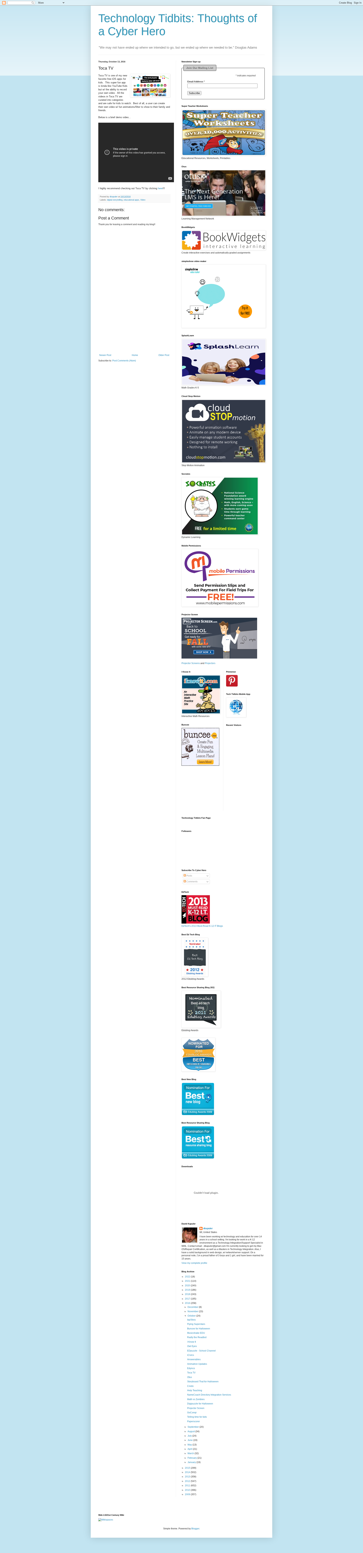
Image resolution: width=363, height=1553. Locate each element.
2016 (188, 1303)
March (191, 1453)
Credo (190, 1386)
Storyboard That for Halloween (203, 1381)
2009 (188, 1494)
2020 (188, 1285)
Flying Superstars (196, 1324)
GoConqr (192, 1412)
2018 (188, 1294)
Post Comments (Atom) (124, 360)
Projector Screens (191, 663)
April (190, 1449)
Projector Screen (195, 1408)
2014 (188, 1472)
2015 (188, 1468)
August (191, 1431)
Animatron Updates (197, 1364)
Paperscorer (193, 1421)
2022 (188, 1276)
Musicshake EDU (196, 1333)
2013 (188, 1476)
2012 (188, 1481)
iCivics (190, 1355)
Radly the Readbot (196, 1337)
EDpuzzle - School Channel (201, 1350)
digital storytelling (115, 200)
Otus (189, 1377)
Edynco (191, 1368)
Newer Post (105, 355)
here (160, 188)
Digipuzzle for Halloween (200, 1403)
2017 (188, 1298)
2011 (188, 1485)
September (193, 1427)
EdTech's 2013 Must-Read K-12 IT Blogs (202, 926)
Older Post (163, 355)
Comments (192, 881)
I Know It (191, 1342)
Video (142, 200)
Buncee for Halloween (198, 1328)
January (192, 1462)
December (193, 1307)
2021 (188, 1281)
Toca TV (191, 1372)
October (192, 1315)
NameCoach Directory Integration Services (209, 1394)
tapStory (191, 1319)
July (190, 1435)
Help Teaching (194, 1390)
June (190, 1440)
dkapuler (208, 1228)
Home (135, 355)
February (192, 1458)
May (190, 1444)
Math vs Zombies (196, 1399)
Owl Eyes (192, 1346)
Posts (189, 875)
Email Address (196, 82)
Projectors (210, 663)
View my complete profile (194, 1263)
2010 (188, 1490)
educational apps (131, 200)
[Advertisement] (134, 330)
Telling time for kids (197, 1417)
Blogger (195, 1528)
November (193, 1311)
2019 (188, 1290)
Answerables (194, 1359)
